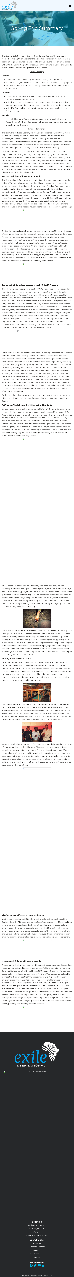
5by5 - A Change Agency (45, 1275)
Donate (37, 1257)
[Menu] (69, 5)
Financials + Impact (37, 1247)
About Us (37, 1243)
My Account (37, 1250)
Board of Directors (37, 1254)
